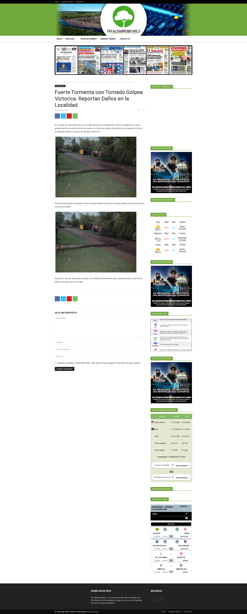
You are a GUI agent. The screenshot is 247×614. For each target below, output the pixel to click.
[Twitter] (63, 116)
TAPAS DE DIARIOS (88, 39)
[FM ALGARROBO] (123, 20)
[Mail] (190, 2)
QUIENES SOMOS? (67, 2)
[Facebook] (186, 2)
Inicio (57, 82)
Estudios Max (93, 612)
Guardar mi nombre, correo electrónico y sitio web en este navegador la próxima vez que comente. (99, 363)
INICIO (57, 2)
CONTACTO (80, 2)
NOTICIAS (70, 39)
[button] (189, 39)
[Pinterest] (69, 116)
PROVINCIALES (66, 82)
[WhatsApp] (75, 116)
